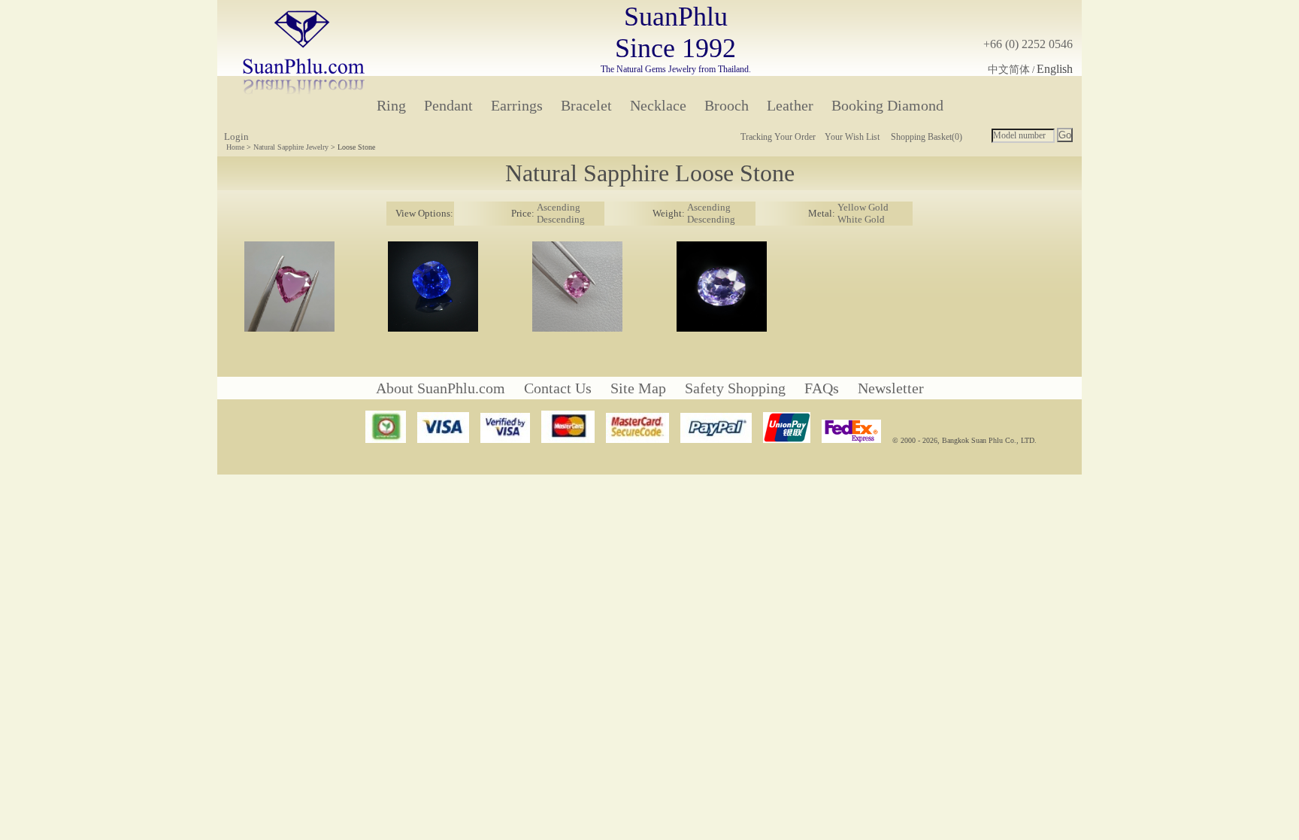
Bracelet (586, 105)
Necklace (658, 105)
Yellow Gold (863, 207)
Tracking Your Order (778, 137)
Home (235, 147)
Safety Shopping (735, 388)
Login (236, 136)
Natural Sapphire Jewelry (291, 147)
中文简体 (1009, 69)
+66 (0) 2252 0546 (1028, 44)
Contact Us (558, 388)
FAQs (821, 388)
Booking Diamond (887, 105)
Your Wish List (852, 137)
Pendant (448, 105)
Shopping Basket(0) (926, 137)
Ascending (558, 207)
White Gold (861, 219)
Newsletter (891, 388)
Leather (790, 105)
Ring (391, 105)
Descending (561, 219)
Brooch (726, 105)
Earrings (517, 105)
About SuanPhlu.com (440, 388)
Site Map (638, 388)
